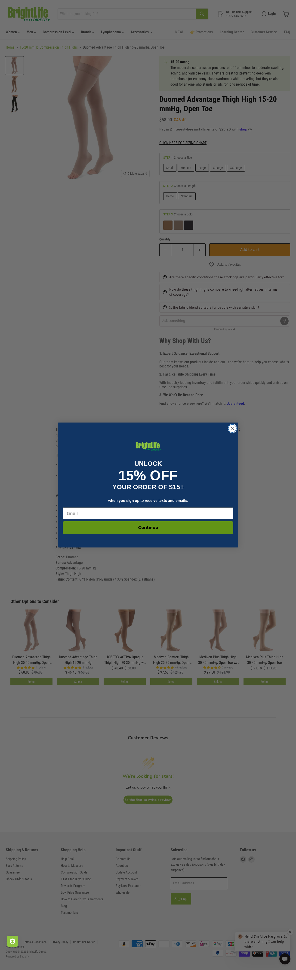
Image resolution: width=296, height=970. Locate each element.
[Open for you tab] (12, 941)
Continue (148, 527)
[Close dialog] (232, 428)
